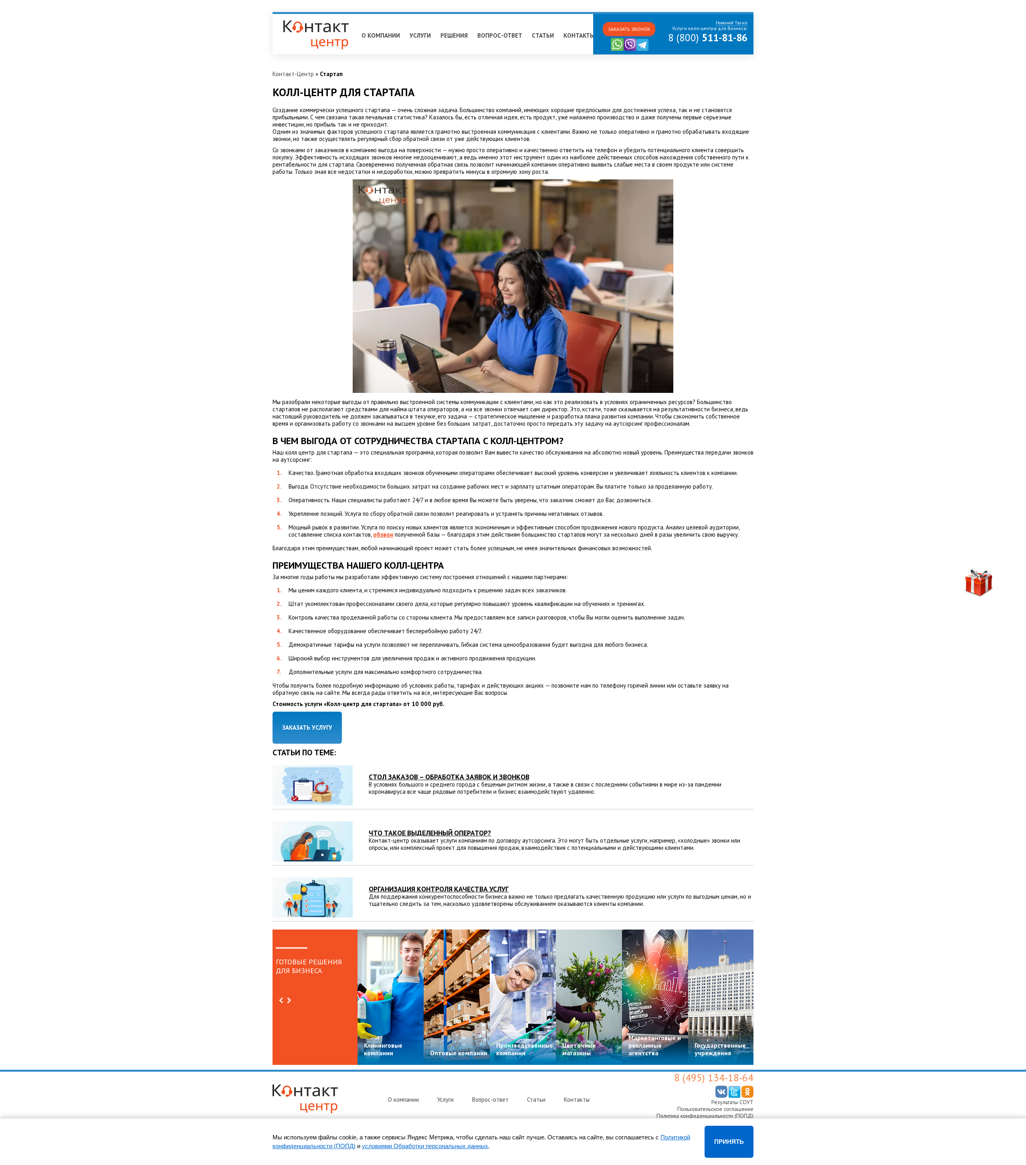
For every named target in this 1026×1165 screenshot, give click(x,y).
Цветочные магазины (579, 1049)
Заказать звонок (629, 29)
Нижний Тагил (295, 17)
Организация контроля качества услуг (439, 888)
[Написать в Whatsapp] (617, 49)
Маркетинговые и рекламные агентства (654, 1045)
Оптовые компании (458, 1053)
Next (289, 1000)
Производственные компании (524, 1049)
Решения (454, 35)
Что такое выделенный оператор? (430, 832)
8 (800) (707, 37)
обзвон (383, 534)
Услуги (420, 35)
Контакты (579, 35)
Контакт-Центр (293, 74)
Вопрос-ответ (499, 35)
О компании (381, 35)
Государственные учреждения (720, 1049)
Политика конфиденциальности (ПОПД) (704, 1115)
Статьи (543, 35)
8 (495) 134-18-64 (713, 1077)
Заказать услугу (307, 727)
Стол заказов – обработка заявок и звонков (449, 776)
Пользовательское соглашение (715, 1109)
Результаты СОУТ (732, 1102)
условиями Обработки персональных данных (425, 1146)
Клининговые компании (383, 1049)
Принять (729, 1141)
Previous (281, 1000)
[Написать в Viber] (630, 49)
